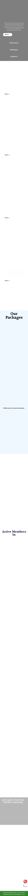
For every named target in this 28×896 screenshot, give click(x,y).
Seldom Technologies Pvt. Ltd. (17, 894)
